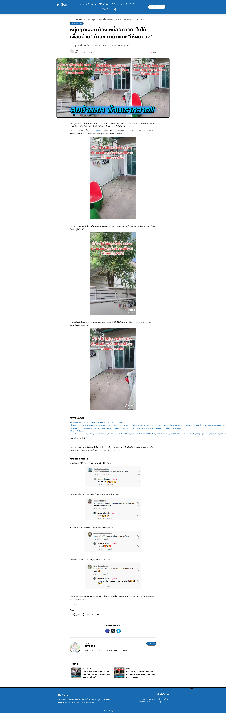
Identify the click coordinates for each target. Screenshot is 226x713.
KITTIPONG (79, 50)
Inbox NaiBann (164, 699)
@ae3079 (96, 131)
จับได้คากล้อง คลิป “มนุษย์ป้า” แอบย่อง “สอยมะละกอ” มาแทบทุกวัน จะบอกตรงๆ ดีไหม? (96, 674)
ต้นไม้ (72, 614)
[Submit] (163, 7)
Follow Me (151, 643)
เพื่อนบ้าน (80, 614)
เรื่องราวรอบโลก (82, 20)
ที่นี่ (75, 438)
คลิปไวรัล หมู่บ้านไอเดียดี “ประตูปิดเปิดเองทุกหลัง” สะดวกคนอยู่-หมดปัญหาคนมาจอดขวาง (140, 674)
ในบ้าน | (61, 7)
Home (72, 20)
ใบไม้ (100, 614)
